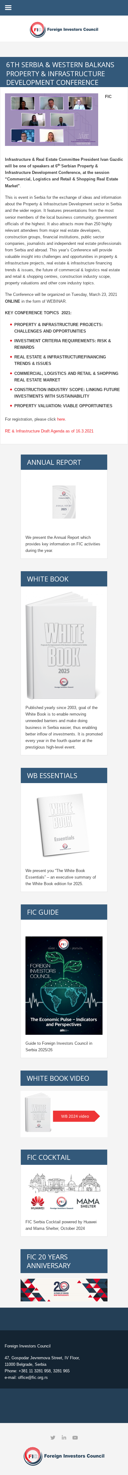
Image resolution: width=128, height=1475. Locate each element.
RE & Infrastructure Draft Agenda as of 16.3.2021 (49, 431)
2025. (78, 883)
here (61, 419)
